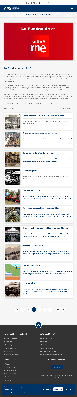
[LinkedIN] (26, 3)
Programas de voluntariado (50, 351)
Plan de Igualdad (10, 345)
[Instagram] (28, 3)
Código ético (9, 351)
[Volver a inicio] (38, 325)
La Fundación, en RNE (44, 14)
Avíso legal (44, 375)
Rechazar (68, 389)
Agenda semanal (10, 370)
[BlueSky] (34, 3)
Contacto (8, 380)
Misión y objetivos (11, 338)
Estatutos (44, 342)
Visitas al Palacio (10, 374)
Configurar (58, 389)
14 (58, 310)
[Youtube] (31, 3)
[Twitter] (23, 3)
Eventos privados (10, 367)
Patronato (8, 342)
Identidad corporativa (12, 355)
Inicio (29, 14)
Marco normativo (47, 338)
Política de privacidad (56, 375)
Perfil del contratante (48, 345)
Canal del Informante (47, 3)
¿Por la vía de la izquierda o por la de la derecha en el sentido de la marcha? (47, 136)
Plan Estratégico (10, 348)
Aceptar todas (46, 389)
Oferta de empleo (47, 348)
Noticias (7, 364)
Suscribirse (56, 367)
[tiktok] (37, 3)
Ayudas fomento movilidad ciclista (52, 355)
